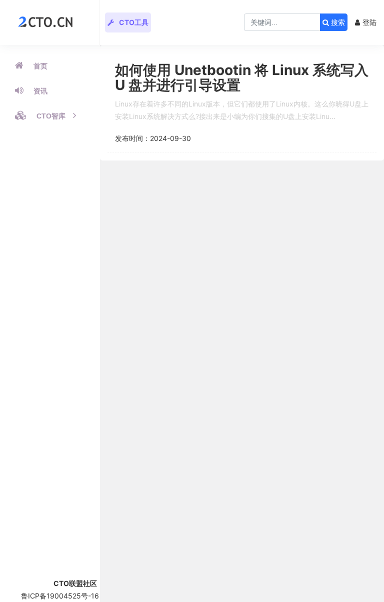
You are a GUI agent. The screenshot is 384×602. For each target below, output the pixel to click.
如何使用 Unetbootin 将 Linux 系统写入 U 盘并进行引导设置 (241, 78)
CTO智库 (51, 116)
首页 (41, 66)
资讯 (41, 91)
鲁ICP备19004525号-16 (60, 596)
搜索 (337, 22)
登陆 (369, 22)
